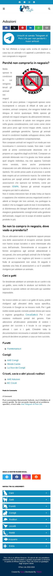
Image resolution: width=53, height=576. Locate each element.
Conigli (12, 513)
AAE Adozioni (13, 379)
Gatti (11, 499)
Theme (39, 572)
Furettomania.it (14, 349)
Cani (11, 493)
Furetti (12, 506)
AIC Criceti (12, 383)
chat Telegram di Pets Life (31, 404)
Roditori (13, 519)
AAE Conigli (13, 360)
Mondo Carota (13, 364)
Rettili (12, 533)
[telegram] (24, 2)
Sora (22, 572)
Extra (11, 546)
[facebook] (19, 2)
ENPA (16, 186)
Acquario (12, 539)
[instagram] (29, 2)
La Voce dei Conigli (16, 368)
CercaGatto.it (32, 315)
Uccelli (12, 526)
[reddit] (34, 2)
